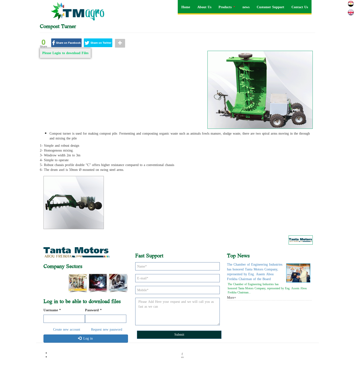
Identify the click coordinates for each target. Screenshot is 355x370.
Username (52, 310)
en (351, 12)
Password (93, 310)
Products (226, 7)
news (245, 7)
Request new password (106, 329)
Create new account (66, 329)
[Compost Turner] (260, 90)
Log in (87, 338)
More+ (231, 297)
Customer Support (270, 7)
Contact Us (299, 7)
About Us (204, 7)
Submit (179, 334)
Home (185, 7)
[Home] (79, 11)
